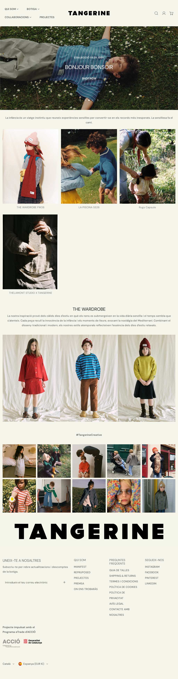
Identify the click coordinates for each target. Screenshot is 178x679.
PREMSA (79, 583)
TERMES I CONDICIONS (123, 581)
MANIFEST (80, 567)
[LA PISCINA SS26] (89, 166)
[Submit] (64, 582)
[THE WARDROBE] (30, 166)
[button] (171, 13)
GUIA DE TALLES (119, 570)
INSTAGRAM (152, 567)
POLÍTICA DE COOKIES (123, 587)
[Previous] (80, 100)
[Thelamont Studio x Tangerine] (30, 251)
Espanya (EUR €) (33, 664)
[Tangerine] (89, 13)
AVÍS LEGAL (116, 603)
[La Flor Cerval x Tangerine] (147, 166)
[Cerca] (156, 13)
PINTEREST (152, 578)
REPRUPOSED (82, 572)
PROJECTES (81, 578)
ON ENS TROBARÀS (86, 589)
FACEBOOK (152, 572)
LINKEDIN (150, 583)
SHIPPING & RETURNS (122, 576)
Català (6, 664)
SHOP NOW (89, 78)
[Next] (97, 100)
